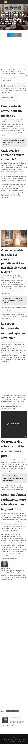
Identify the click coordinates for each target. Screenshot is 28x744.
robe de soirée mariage (12, 711)
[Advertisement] (14, 53)
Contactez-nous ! (11, 741)
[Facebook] (8, 35)
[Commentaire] (16, 35)
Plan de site (6, 739)
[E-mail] (2, 584)
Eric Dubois (4, 8)
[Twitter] (12, 35)
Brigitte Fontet (4, 25)
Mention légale (22, 739)
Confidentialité (14, 739)
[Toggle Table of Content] (14, 100)
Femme (10, 8)
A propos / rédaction (21, 741)
